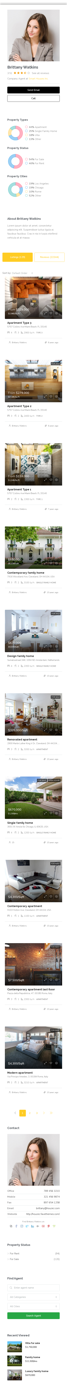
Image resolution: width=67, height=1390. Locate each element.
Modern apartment (20, 1072)
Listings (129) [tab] (17, 257)
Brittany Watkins (19, 342)
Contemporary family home (25, 572)
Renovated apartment (22, 739)
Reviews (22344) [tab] (49, 257)
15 (13, 842)
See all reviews (40, 73)
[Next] (44, 1113)
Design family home (20, 656)
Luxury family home (36, 1371)
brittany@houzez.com (48, 1208)
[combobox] (22, 273)
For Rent (14, 1253)
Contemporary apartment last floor (31, 989)
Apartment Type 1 (19, 489)
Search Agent (33, 1315)
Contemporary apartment (24, 906)
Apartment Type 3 (19, 322)
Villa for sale (32, 1343)
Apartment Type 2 (19, 406)
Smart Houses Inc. (38, 78)
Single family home (20, 822)
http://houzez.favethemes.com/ (43, 1214)
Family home (32, 1357)
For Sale (14, 1259)
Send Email (33, 90)
